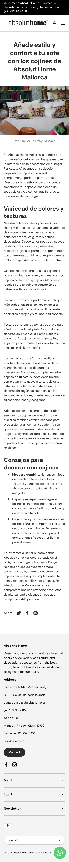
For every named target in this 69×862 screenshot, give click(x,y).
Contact (14, 752)
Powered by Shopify (40, 852)
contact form (28, 7)
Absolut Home (20, 852)
